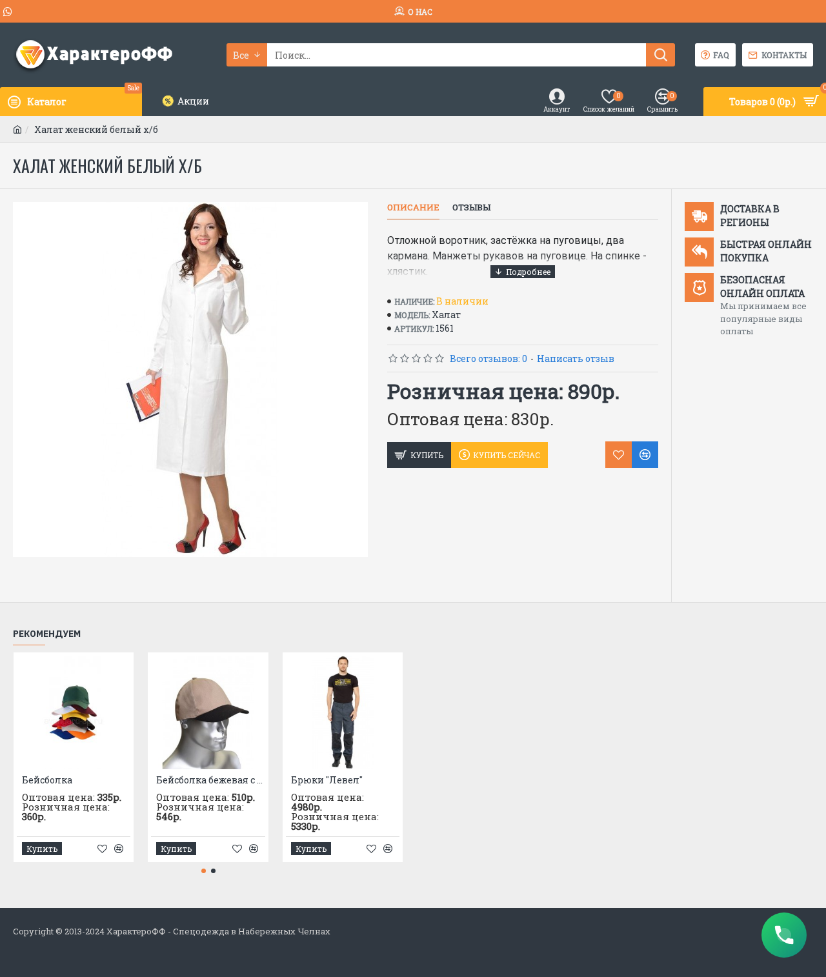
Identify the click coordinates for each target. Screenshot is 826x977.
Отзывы (471, 207)
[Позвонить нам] (784, 935)
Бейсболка (47, 780)
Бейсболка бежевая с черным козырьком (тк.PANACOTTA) (210, 780)
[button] (203, 871)
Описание (413, 207)
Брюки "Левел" (327, 780)
